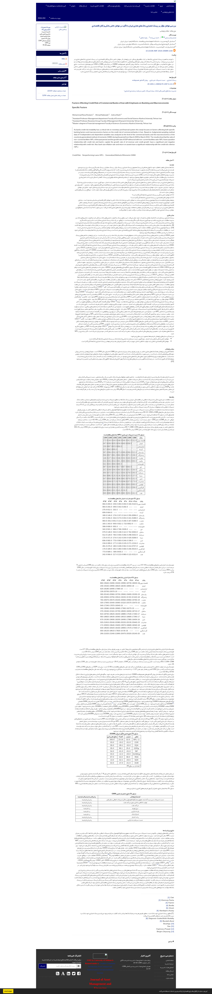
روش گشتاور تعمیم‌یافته (140, 80)
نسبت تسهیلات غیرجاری (157, 80)
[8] (147, 918)
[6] (158, 910)
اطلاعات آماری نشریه (97, 6)
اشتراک (42, 966)
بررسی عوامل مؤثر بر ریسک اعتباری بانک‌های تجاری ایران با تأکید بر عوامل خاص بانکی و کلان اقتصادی (134, 26)
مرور (161, 6)
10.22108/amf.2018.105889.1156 (159, 51)
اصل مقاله (169, 160)
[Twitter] (73, 973)
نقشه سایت (169, 978)
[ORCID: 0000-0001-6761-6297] (162, 37)
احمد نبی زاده (154, 37)
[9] (161, 921)
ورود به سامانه (55, 18)
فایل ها (62, 53)
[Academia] (63, 973)
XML (63, 59)
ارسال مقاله (83, 6)
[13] (172, 931)
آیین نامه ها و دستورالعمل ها (56, 6)
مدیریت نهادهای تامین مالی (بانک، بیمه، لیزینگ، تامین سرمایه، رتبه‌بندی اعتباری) (150, 90)
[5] (167, 908)
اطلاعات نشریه (150, 6)
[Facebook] (78, 973)
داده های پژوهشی (168, 12)
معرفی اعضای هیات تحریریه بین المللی (138, 966)
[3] (167, 902)
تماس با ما (154, 12)
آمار (63, 84)
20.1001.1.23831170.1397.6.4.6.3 (160, 84)
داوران (73, 6)
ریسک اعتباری (171, 80)
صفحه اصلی (170, 6)
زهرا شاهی (143, 37)
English (41, 18)
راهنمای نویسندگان (113, 6)
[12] (172, 929)
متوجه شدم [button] (8, 991)
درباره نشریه (169, 963)
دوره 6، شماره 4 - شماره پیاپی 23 (45, 28)
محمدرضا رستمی (170, 37)
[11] (172, 926)
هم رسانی (61, 71)
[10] (172, 923)
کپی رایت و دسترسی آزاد (132, 6)
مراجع (170, 941)
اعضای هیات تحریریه (166, 967)
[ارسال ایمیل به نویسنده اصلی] (164, 37)
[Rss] (57, 973)
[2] (160, 900)
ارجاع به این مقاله (59, 77)
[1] (169, 897)
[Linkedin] (68, 973)
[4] (167, 905)
